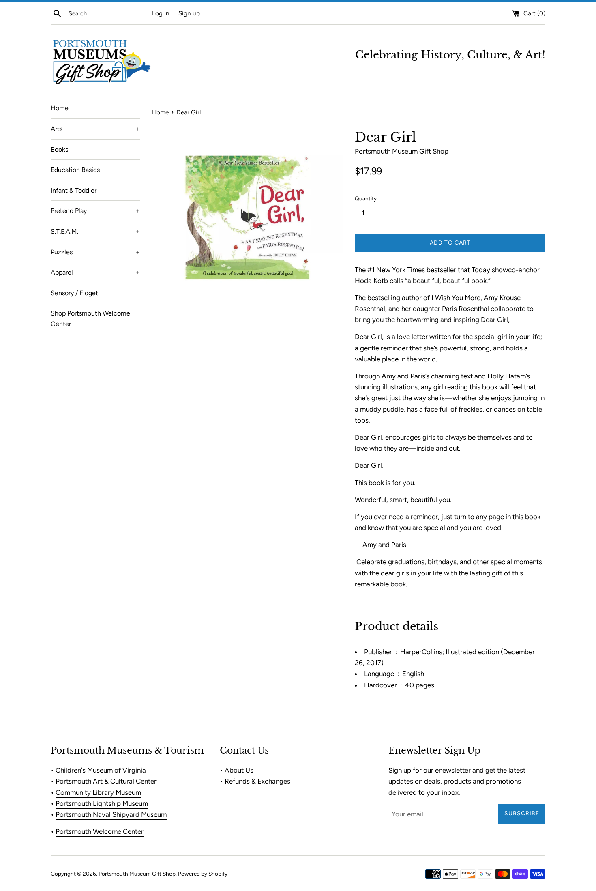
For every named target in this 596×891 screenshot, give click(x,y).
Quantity (366, 198)
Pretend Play (95, 211)
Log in (160, 13)
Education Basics (75, 170)
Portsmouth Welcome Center (100, 831)
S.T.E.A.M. (95, 231)
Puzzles (95, 252)
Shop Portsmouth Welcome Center (90, 318)
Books (59, 149)
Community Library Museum (98, 792)
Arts (95, 129)
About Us (239, 770)
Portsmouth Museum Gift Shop (137, 873)
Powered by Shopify (202, 873)
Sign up (189, 13)
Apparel (95, 272)
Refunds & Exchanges (257, 781)
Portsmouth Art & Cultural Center (106, 781)
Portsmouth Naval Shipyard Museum (111, 814)
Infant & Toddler (73, 190)
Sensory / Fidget (74, 293)
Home (60, 108)
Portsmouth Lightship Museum (102, 803)
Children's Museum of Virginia (101, 770)
